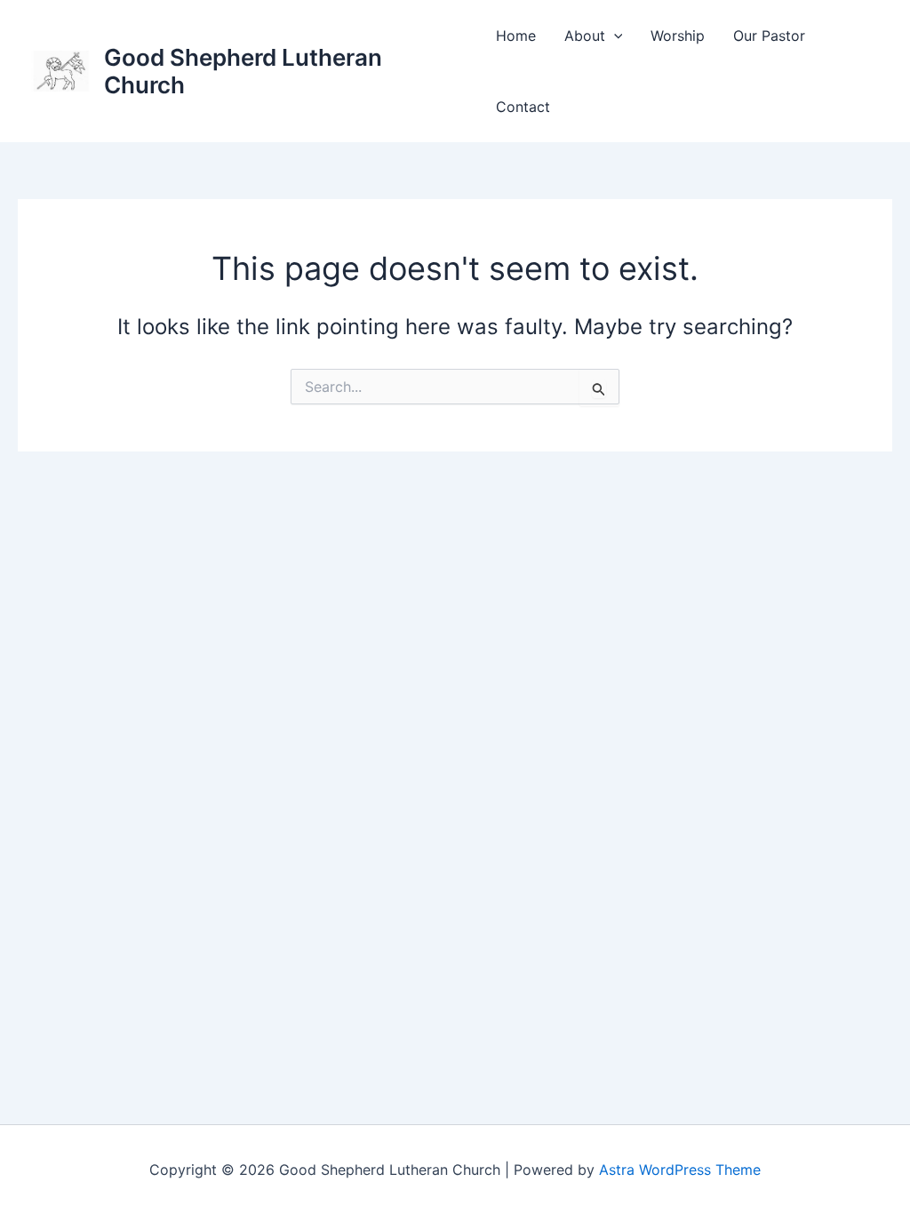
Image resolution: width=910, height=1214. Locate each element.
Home (516, 35)
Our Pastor (769, 35)
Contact (523, 107)
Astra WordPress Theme (680, 1169)
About (584, 35)
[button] (614, 35)
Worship (678, 35)
